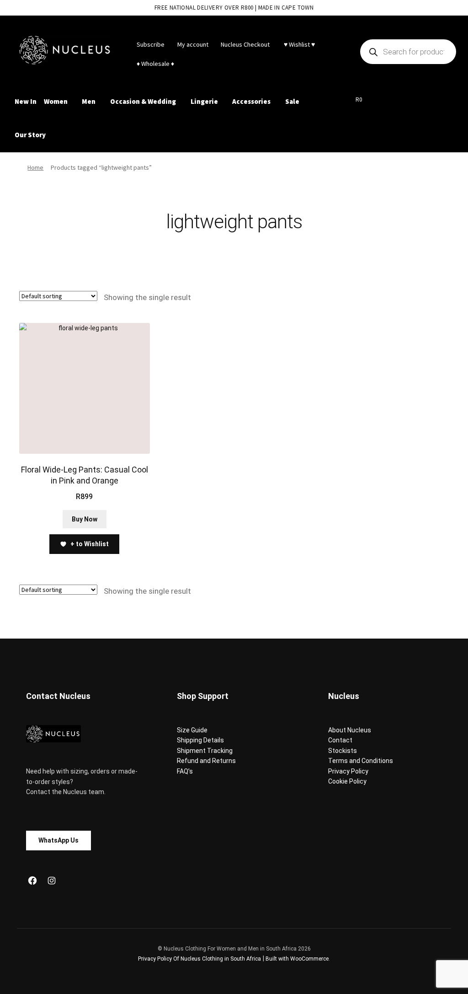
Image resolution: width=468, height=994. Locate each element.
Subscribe (151, 44)
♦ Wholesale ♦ (155, 63)
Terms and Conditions (360, 760)
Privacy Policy (348, 771)
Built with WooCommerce (297, 959)
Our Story (30, 134)
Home (35, 167)
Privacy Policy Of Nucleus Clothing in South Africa (199, 959)
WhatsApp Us (58, 840)
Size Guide (192, 730)
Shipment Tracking (205, 750)
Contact (340, 740)
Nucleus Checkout (245, 44)
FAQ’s (185, 771)
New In (26, 101)
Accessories (251, 101)
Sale (292, 101)
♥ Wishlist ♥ (298, 44)
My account (192, 44)
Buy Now (84, 519)
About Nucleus (349, 730)
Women (56, 101)
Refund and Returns (206, 760)
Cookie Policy (347, 781)
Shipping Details (200, 740)
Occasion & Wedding (143, 101)
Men (89, 101)
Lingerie (204, 101)
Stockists (342, 750)
